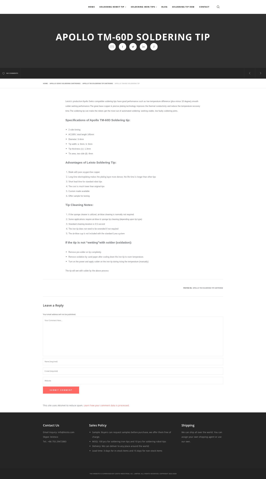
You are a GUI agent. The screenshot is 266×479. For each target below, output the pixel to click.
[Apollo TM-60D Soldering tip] (112, 46)
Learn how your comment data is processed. (106, 405)
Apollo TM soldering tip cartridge (208, 288)
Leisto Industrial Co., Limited (127, 474)
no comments (12, 73)
